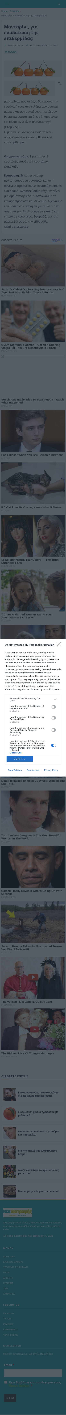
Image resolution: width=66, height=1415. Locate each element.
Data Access (33, 770)
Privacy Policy (51, 770)
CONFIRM (20, 759)
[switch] (53, 707)
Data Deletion (15, 770)
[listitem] (33, 699)
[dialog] (33, 707)
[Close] (60, 645)
